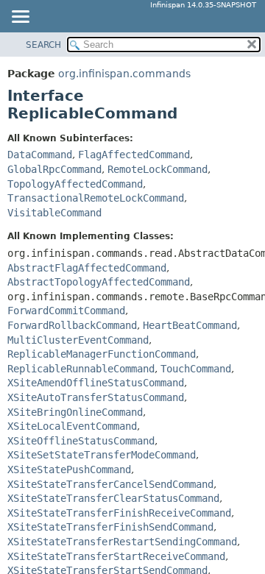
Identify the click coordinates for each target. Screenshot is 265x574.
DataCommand (39, 154)
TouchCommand (195, 369)
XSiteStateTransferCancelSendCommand (110, 484)
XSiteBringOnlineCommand (75, 412)
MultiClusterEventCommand (78, 340)
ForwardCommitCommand (66, 310)
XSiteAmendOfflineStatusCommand (95, 383)
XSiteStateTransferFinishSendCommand (110, 527)
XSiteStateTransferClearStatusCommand (113, 498)
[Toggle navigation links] (19, 17)
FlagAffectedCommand (134, 154)
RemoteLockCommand (157, 169)
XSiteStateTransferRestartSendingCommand (122, 542)
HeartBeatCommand (190, 325)
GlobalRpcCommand (54, 169)
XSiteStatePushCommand (69, 469)
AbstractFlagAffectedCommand (86, 268)
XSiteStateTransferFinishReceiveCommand (119, 513)
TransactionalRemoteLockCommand (95, 198)
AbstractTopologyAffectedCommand (98, 282)
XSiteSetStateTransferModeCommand (101, 455)
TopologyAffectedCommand (75, 184)
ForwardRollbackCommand (72, 325)
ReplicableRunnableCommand (81, 369)
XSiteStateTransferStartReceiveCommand (116, 556)
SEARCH (43, 45)
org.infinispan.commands (124, 73)
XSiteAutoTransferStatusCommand (95, 397)
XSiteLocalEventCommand (72, 426)
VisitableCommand (54, 213)
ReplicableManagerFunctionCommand (101, 354)
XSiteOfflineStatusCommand (81, 441)
